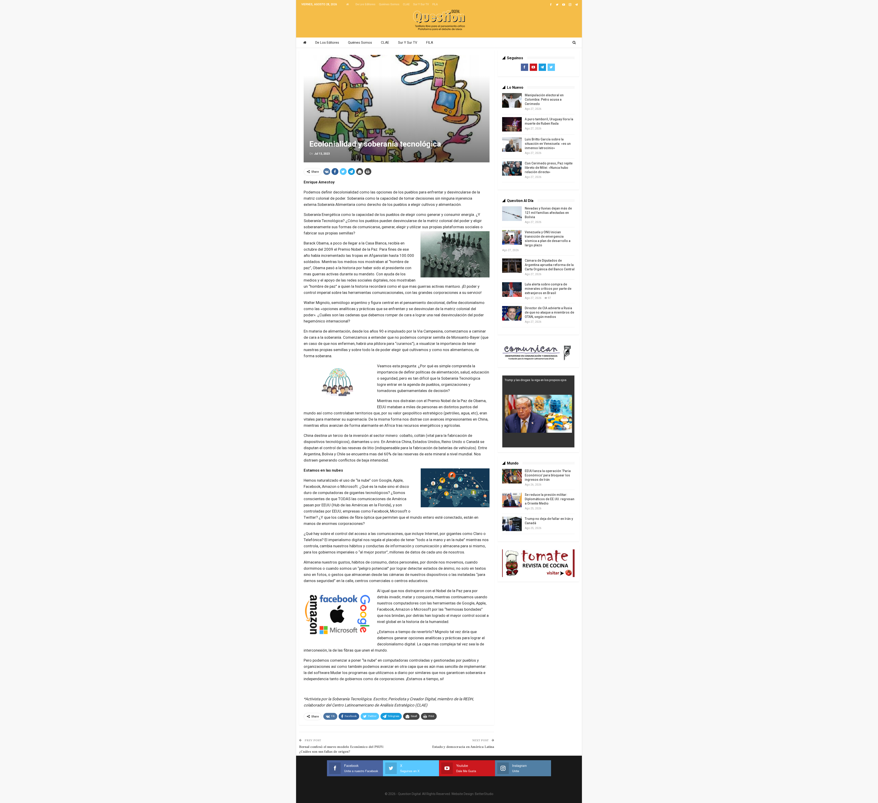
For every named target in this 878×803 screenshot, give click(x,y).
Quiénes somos (389, 4)
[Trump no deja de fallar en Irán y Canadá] (512, 524)
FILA (435, 4)
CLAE (406, 4)
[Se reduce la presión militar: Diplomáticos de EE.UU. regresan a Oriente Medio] (512, 500)
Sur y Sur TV (421, 4)
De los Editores (365, 4)
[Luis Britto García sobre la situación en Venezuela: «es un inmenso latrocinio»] (512, 144)
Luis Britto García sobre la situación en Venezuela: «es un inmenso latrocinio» (548, 143)
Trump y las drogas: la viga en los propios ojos (535, 380)
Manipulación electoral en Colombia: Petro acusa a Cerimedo (544, 99)
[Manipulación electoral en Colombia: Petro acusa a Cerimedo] (512, 100)
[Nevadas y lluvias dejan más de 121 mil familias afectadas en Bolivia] (512, 213)
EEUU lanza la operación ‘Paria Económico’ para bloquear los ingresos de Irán (548, 475)
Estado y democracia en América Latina (463, 747)
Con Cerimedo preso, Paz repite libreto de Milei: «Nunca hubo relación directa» (549, 167)
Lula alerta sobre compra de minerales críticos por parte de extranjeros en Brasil (548, 288)
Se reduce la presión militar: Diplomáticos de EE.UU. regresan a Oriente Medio (549, 499)
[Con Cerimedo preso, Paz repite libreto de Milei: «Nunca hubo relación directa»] (512, 168)
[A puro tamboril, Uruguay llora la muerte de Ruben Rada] (512, 124)
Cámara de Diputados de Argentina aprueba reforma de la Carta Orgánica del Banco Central (550, 265)
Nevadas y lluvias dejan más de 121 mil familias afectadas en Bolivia (548, 213)
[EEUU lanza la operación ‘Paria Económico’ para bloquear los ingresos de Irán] (512, 476)
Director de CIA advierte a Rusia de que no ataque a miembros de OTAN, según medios (549, 312)
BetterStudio (484, 794)
